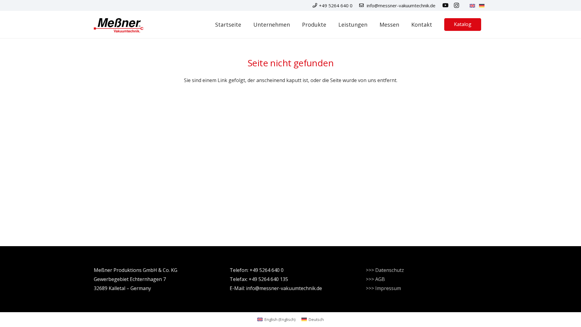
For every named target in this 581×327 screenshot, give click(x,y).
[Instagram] (456, 5)
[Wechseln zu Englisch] (473, 5)
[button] (331, 24)
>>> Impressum (383, 288)
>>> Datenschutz (385, 270)
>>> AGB (375, 279)
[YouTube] (445, 5)
